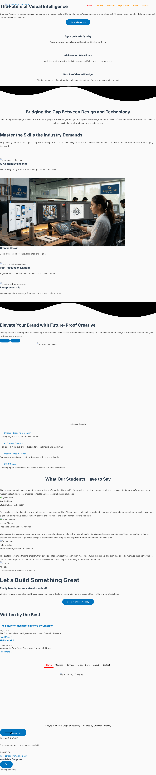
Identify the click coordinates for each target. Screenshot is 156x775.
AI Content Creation (13, 443)
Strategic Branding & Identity (17, 433)
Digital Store (123, 5)
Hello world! (7, 640)
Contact (145, 5)
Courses (99, 5)
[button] (78, 433)
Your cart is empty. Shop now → (15, 756)
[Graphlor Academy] (17, 5)
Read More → (6, 637)
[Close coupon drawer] (6, 764)
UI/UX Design (10, 464)
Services (111, 5)
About (135, 5)
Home (89, 5)
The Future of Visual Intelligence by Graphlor (26, 625)
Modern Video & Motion (15, 453)
